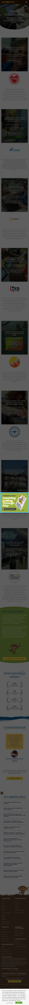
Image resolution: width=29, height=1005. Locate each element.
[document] (14, 502)
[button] (27, 494)
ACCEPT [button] (19, 1002)
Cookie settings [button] (9, 1002)
